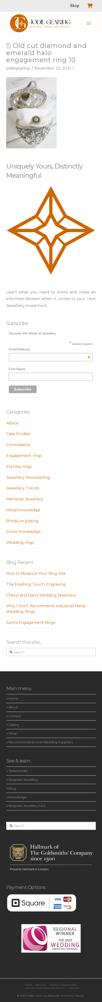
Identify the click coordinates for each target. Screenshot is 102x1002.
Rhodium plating (22, 521)
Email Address (49, 349)
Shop (13, 733)
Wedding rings (20, 542)
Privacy (41, 985)
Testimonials (18, 771)
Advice (12, 423)
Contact (15, 716)
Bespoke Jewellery (23, 779)
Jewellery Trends (22, 488)
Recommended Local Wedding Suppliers (41, 742)
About (13, 707)
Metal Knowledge (23, 510)
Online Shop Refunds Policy (45, 988)
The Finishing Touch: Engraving (36, 584)
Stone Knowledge (23, 531)
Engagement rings (24, 455)
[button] (88, 23)
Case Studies (18, 434)
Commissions (18, 444)
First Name (17, 369)
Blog (12, 788)
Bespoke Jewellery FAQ (27, 806)
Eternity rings (19, 466)
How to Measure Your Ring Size (36, 573)
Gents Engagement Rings (30, 622)
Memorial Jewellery (24, 499)
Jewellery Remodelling (28, 477)
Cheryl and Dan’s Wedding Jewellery (41, 595)
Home (13, 698)
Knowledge (18, 797)
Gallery (14, 725)
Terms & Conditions (63, 985)
